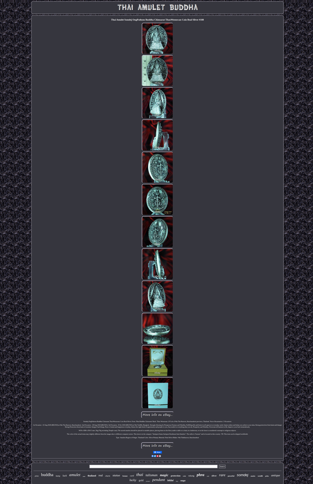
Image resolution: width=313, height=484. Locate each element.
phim (37, 476)
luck (65, 475)
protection (175, 475)
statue (116, 475)
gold (141, 480)
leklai (170, 480)
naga (182, 480)
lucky (132, 480)
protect (148, 481)
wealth (260, 476)
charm (107, 476)
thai (139, 474)
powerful (231, 476)
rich (208, 476)
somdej (242, 475)
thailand (92, 475)
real (101, 475)
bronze (125, 476)
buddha (47, 474)
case (84, 476)
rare (222, 475)
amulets (253, 476)
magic (164, 475)
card (132, 476)
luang (58, 476)
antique (275, 475)
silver (214, 476)
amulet (74, 475)
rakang (191, 475)
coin (184, 476)
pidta (267, 476)
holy (177, 481)
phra (200, 475)
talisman (151, 475)
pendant (158, 480)
